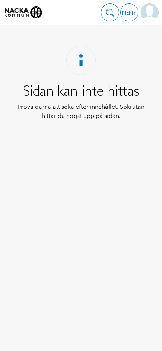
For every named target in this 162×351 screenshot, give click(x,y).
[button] (110, 12)
